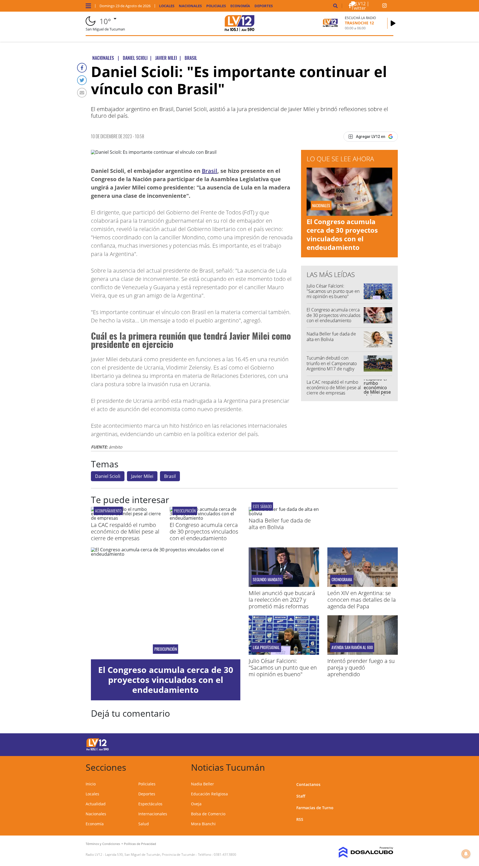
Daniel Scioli (107, 476)
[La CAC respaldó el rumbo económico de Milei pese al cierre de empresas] (126, 518)
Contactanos (308, 784)
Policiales (216, 6)
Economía (240, 6)
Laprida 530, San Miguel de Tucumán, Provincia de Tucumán (150, 854)
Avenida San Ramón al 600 (352, 647)
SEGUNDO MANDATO (267, 579)
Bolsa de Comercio (208, 813)
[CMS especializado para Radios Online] (358, 852)
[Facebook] (82, 68)
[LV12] (97, 750)
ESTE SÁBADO (262, 506)
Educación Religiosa (209, 793)
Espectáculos (150, 803)
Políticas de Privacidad (140, 844)
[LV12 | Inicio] (387, 766)
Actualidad (96, 803)
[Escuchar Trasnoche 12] (393, 23)
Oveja (196, 803)
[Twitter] (82, 80)
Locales (166, 6)
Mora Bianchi (203, 823)
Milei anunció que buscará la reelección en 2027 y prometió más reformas (282, 599)
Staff (300, 796)
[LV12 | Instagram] (384, 7)
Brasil (209, 171)
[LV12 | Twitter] (366, 8)
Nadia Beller (202, 783)
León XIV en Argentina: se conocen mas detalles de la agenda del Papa (361, 599)
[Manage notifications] (466, 853)
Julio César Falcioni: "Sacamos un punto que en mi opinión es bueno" (333, 291)
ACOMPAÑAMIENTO (108, 511)
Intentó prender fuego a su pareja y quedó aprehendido (361, 667)
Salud (143, 823)
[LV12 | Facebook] (350, 7)
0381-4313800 (225, 854)
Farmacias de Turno (314, 807)
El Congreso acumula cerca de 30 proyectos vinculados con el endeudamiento (342, 234)
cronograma (342, 579)
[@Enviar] (82, 93)
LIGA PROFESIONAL (266, 647)
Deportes (263, 6)
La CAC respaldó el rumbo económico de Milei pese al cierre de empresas (334, 387)
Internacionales (152, 813)
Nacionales (190, 6)
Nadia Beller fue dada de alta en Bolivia (331, 336)
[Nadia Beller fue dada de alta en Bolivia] (284, 514)
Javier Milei (142, 476)
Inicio (91, 783)
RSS (299, 819)
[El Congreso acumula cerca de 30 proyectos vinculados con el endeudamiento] (205, 518)
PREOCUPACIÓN (185, 511)
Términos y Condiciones (103, 844)
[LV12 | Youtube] (354, 743)
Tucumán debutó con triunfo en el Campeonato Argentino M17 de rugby (332, 363)
